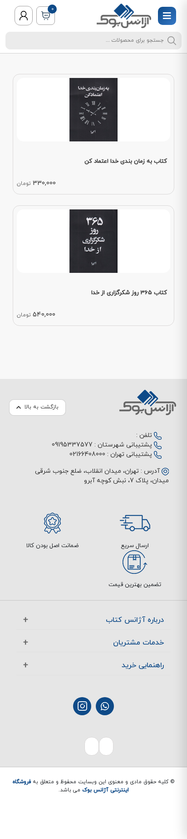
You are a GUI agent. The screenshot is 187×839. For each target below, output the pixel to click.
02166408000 (87, 454)
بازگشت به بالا (42, 407)
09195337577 (72, 445)
